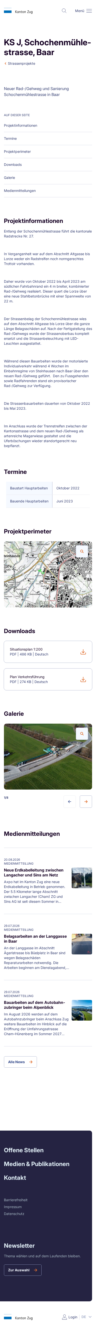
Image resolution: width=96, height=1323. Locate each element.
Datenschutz (14, 1214)
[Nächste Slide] (86, 801)
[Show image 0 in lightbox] (82, 551)
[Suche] (64, 11)
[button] (89, 11)
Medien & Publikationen (36, 1163)
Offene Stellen (24, 1150)
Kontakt (15, 1177)
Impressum (13, 1207)
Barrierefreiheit (16, 1200)
